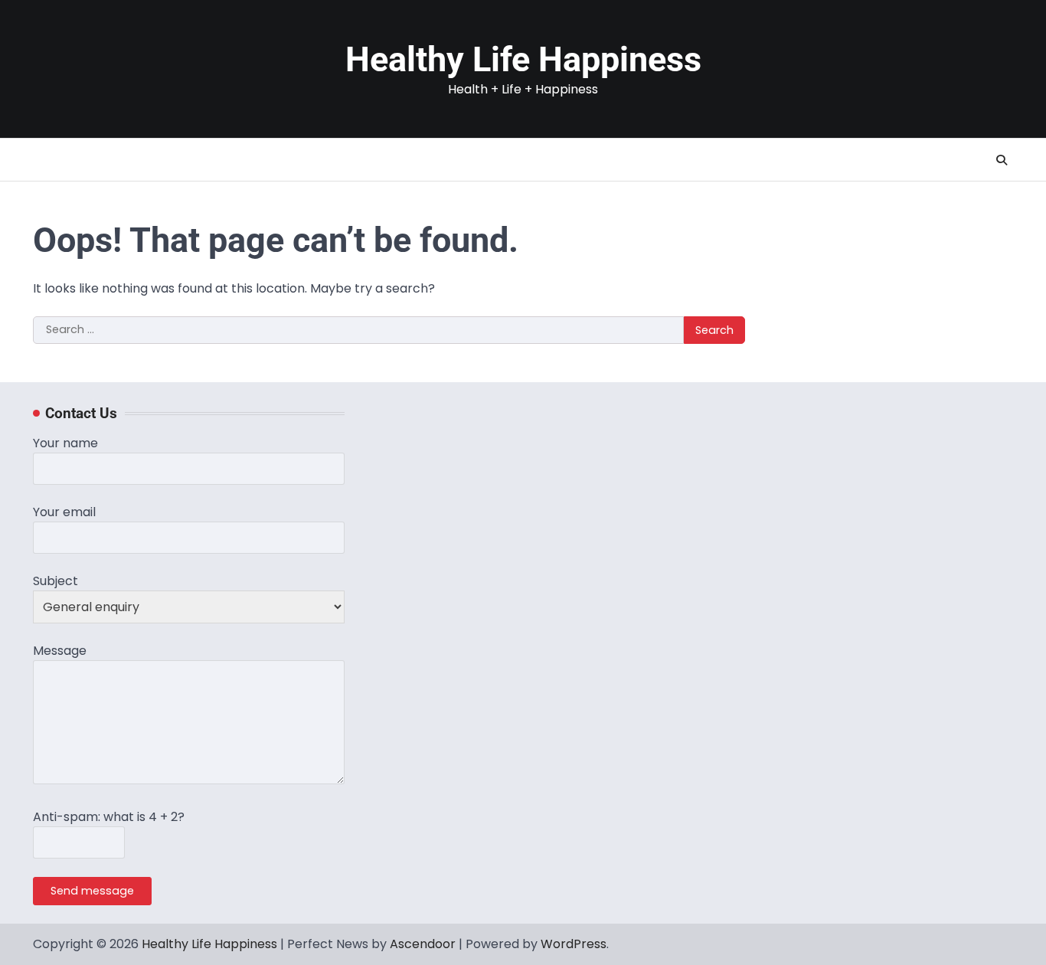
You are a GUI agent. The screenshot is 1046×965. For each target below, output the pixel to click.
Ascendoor (423, 944)
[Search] (1001, 160)
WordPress (573, 944)
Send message (92, 890)
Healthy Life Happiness (523, 59)
